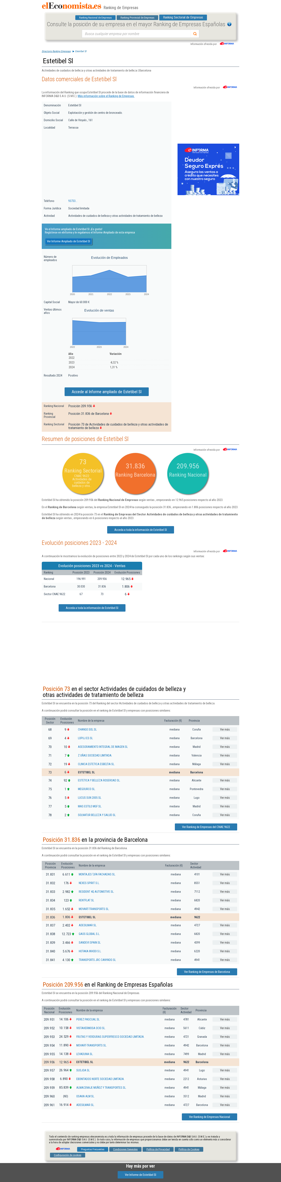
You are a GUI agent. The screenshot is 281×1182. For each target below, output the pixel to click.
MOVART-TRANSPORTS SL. (94, 909)
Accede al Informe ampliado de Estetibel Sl (107, 391)
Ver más (225, 729)
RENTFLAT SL (86, 900)
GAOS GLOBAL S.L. (89, 934)
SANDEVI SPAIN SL (90, 942)
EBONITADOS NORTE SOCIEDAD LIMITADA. (100, 1079)
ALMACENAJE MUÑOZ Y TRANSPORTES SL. (101, 1087)
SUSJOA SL (83, 1070)
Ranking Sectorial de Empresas (183, 17)
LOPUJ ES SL (85, 738)
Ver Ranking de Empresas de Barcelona (207, 972)
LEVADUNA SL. (84, 1054)
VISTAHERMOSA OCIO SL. (91, 1028)
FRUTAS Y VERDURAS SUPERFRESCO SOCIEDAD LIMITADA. (110, 1036)
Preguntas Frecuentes (92, 1149)
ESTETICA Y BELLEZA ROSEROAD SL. (99, 780)
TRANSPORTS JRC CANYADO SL (97, 960)
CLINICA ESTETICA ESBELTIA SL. (96, 764)
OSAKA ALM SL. (85, 1096)
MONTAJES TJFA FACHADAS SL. (97, 874)
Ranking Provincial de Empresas (137, 17)
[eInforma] (62, 1147)
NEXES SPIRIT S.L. (89, 883)
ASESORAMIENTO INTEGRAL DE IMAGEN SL (103, 746)
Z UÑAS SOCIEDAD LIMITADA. (95, 755)
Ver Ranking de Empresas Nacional (209, 1117)
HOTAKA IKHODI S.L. (90, 951)
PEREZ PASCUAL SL (88, 1019)
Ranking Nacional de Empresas (95, 17)
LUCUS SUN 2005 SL (89, 797)
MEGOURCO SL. (86, 789)
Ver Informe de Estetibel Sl (140, 1175)
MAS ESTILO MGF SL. (90, 806)
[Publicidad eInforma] (208, 194)
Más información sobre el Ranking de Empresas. (106, 96)
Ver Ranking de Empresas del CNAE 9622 (206, 827)
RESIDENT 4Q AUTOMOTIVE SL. (96, 891)
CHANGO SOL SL (87, 729)
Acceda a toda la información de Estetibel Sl (140, 530)
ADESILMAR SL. (88, 925)
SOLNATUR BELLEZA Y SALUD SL (97, 815)
